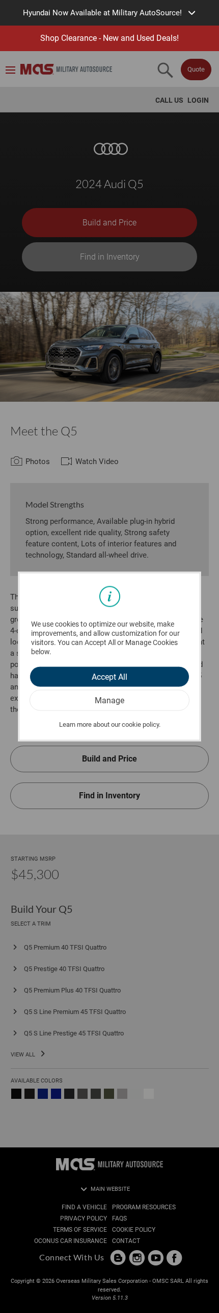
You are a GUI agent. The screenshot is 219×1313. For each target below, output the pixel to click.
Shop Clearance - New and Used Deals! (109, 38)
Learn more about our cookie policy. (109, 724)
